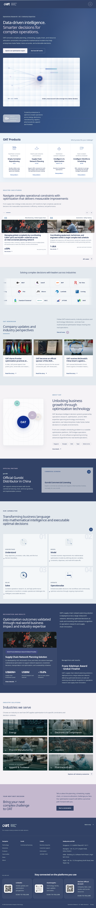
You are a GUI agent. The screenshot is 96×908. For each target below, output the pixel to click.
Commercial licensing (26, 845)
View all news (62, 332)
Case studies (5, 854)
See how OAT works (37, 51)
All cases (87, 259)
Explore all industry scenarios (80, 774)
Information (43, 851)
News (3, 857)
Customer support (45, 848)
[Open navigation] (90, 4)
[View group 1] (5, 212)
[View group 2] (9, 212)
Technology (5, 845)
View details (56, 449)
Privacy (92, 904)
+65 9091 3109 (44, 854)
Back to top (89, 824)
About (4, 860)
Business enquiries (45, 845)
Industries (5, 848)
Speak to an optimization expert (15, 51)
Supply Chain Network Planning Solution (26, 656)
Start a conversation (65, 808)
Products (4, 851)
